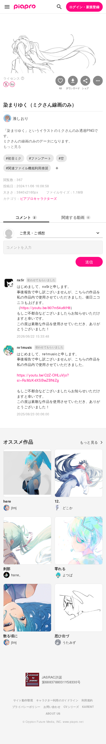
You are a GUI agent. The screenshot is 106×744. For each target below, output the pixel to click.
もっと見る (89, 442)
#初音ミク (13, 158)
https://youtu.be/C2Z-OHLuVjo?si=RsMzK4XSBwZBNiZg (43, 377)
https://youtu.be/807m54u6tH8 (45, 307)
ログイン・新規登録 (84, 6)
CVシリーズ (71, 707)
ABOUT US (53, 713)
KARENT (88, 707)
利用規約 (87, 700)
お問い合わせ (51, 707)
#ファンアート (40, 158)
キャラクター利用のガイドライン (57, 700)
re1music (24, 347)
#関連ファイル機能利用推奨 (27, 168)
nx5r (20, 280)
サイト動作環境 (23, 700)
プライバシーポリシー (26, 707)
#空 (61, 158)
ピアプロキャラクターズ (38, 198)
